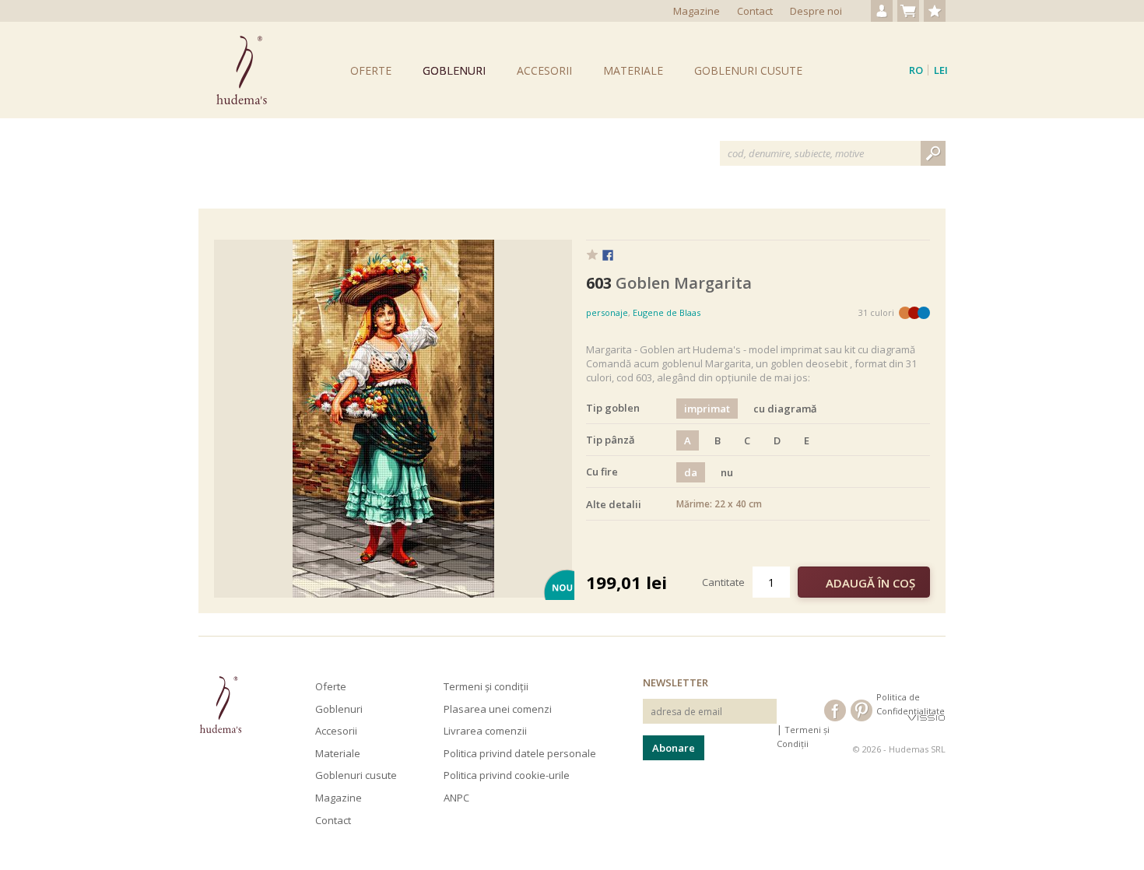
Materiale (633, 70)
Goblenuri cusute (748, 70)
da (690, 472)
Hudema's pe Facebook (835, 710)
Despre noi (816, 11)
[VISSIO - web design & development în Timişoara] (926, 717)
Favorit (592, 254)
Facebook (607, 256)
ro (916, 70)
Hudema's (220, 704)
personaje (607, 312)
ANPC (456, 798)
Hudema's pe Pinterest (861, 710)
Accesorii (544, 70)
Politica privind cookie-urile (507, 775)
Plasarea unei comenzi (498, 709)
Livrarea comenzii (485, 731)
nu (727, 472)
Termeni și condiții (486, 686)
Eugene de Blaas (666, 312)
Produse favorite (935, 11)
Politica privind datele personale (520, 753)
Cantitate (723, 582)
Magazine (696, 11)
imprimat (707, 409)
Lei (941, 70)
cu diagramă (785, 409)
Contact (755, 11)
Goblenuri (454, 70)
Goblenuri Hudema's (242, 70)
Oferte (370, 70)
